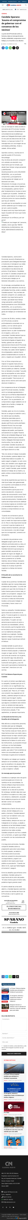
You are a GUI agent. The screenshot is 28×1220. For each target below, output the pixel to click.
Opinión (5, 1114)
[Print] (17, 47)
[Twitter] (6, 47)
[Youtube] (13, 1207)
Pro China (6, 1112)
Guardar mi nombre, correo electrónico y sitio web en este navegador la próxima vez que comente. (14, 1047)
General (4, 13)
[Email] (13, 47)
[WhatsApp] (10, 47)
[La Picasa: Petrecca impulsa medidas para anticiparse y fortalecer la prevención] (5, 990)
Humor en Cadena (8, 1147)
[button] (14, 332)
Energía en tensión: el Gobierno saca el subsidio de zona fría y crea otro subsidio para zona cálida (14, 1129)
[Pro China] (14, 1107)
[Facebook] (3, 47)
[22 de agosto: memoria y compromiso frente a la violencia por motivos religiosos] (5, 997)
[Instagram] (6, 1207)
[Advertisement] (14, 65)
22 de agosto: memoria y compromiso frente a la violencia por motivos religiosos (14, 1095)
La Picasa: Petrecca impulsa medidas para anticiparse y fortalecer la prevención (17, 990)
